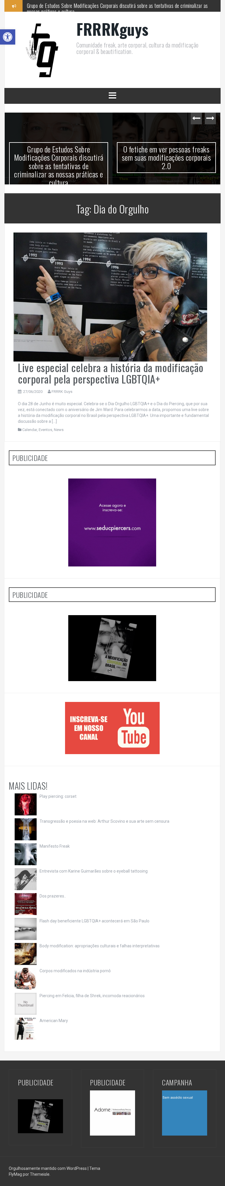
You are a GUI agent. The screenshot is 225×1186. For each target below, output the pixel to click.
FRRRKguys (112, 29)
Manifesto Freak (55, 846)
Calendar (29, 429)
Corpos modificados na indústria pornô (75, 970)
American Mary (54, 1020)
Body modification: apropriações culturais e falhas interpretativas (100, 946)
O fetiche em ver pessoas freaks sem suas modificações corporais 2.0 (94, 5)
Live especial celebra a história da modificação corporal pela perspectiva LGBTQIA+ (111, 373)
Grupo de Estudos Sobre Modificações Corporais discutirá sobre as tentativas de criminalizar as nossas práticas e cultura (58, 165)
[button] (7, 37)
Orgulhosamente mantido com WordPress (48, 1168)
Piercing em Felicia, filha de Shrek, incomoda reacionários (92, 995)
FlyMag (15, 1174)
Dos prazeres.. (53, 896)
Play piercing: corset (58, 796)
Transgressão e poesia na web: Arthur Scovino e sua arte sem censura (104, 821)
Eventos (45, 429)
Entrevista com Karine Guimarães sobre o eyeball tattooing (94, 871)
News (59, 429)
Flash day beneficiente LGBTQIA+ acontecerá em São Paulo (94, 921)
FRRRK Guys (62, 391)
